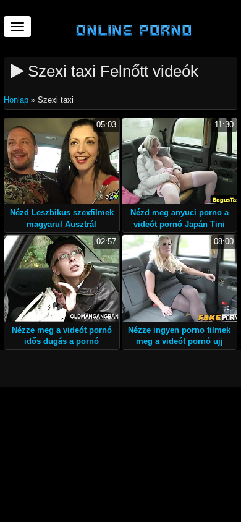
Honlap (17, 100)
